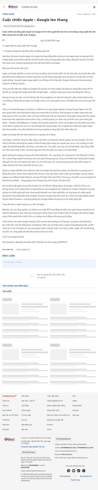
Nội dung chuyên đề (55, 420)
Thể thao (5, 420)
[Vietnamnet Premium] (9, 397)
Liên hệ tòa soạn (28, 452)
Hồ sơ (49, 429)
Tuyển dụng (75, 480)
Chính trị (5, 401)
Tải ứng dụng (65, 476)
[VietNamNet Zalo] (83, 472)
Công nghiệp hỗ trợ (55, 401)
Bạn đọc (25, 429)
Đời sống (25, 396)
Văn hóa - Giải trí (28, 401)
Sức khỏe (25, 405)
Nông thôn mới (53, 410)
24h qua (76, 415)
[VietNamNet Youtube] (73, 472)
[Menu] (3, 7)
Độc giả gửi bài (86, 476)
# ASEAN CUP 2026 (29, 7)
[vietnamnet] (13, 9)
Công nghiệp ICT (23, 249)
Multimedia (77, 405)
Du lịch (24, 420)
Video (75, 401)
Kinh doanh (7, 410)
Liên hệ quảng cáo (63, 439)
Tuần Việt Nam (53, 396)
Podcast (76, 410)
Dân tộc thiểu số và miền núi (58, 415)
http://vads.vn (66, 454)
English (50, 424)
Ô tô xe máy (26, 415)
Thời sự (5, 405)
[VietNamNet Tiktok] (78, 472)
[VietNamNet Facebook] (68, 472)
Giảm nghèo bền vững (56, 405)
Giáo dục (5, 424)
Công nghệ (8, 14)
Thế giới (5, 429)
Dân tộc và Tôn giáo (10, 415)
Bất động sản (27, 424)
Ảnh (74, 396)
